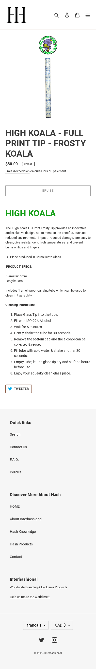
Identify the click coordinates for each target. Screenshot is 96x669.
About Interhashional (26, 519)
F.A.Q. (14, 460)
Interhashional (53, 653)
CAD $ (60, 625)
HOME (15, 506)
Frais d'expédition (17, 171)
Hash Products (21, 544)
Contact (16, 557)
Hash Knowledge (23, 532)
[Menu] (87, 15)
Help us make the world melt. (30, 597)
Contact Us (18, 447)
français (34, 625)
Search (15, 434)
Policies (15, 472)
